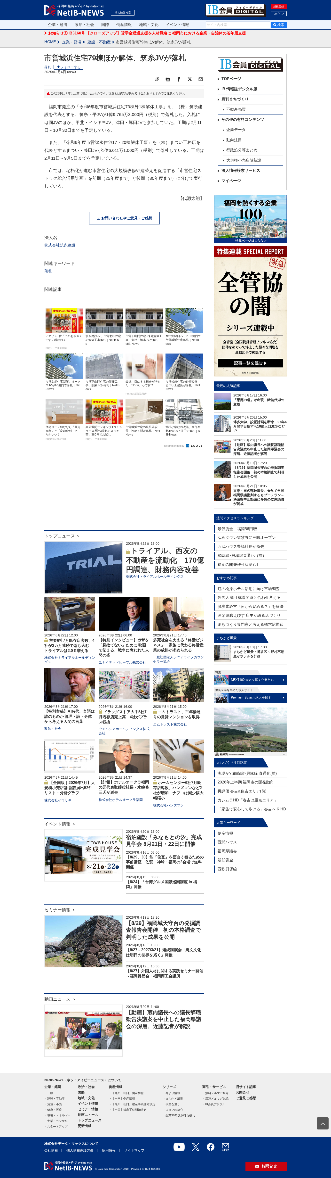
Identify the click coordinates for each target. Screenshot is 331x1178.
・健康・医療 (53, 1110)
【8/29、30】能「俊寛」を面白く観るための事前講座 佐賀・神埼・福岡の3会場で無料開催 (165, 862)
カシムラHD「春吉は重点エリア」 (248, 800)
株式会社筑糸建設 (59, 245)
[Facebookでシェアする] (178, 79)
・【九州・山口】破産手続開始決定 (132, 1104)
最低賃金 (225, 860)
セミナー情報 (88, 1109)
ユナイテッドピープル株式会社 (122, 662)
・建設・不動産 (54, 1098)
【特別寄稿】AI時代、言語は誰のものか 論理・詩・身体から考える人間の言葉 (69, 716)
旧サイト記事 (246, 1087)
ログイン (278, 13)
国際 (105, 25)
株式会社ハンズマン (168, 805)
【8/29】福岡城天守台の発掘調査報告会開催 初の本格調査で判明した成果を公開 (163, 930)
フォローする (70, 67)
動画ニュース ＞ (60, 999)
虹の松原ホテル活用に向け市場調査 (249, 589)
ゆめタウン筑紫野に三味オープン (247, 537)
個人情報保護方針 (80, 1150)
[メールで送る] (200, 79)
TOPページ (231, 79)
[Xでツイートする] (189, 79)
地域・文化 (148, 25)
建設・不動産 (99, 42)
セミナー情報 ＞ (60, 909)
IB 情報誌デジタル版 (239, 89)
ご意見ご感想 (246, 1098)
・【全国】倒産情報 (122, 1098)
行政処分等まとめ (241, 150)
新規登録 (278, 6)
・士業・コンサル (56, 1121)
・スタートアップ (56, 1126)
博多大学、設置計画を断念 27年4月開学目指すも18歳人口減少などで (260, 426)
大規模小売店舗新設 (243, 160)
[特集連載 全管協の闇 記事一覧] (250, 311)
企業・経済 (57, 25)
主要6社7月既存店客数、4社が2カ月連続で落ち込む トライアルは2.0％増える (69, 645)
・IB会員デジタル (213, 1104)
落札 (47, 67)
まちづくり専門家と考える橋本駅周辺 (251, 624)
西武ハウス (227, 842)
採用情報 (109, 1150)
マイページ (231, 181)
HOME (50, 42)
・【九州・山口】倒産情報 (126, 1093)
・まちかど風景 (173, 1098)
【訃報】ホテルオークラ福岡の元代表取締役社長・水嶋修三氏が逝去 (124, 787)
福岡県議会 (227, 851)
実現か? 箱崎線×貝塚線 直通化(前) (247, 773)
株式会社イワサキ (57, 800)
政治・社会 (84, 25)
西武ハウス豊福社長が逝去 (241, 546)
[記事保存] (157, 79)
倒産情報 (124, 25)
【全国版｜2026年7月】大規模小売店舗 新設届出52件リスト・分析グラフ (69, 788)
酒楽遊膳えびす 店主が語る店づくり (249, 615)
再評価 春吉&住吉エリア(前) (242, 791)
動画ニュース (88, 1115)
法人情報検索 (123, 12)
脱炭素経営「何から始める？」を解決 (251, 606)
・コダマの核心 (173, 1110)
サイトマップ (134, 1150)
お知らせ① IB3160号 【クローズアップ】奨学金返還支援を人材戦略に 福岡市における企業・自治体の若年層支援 (147, 33)
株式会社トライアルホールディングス (155, 576)
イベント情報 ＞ (60, 824)
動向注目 (234, 140)
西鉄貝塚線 (227, 869)
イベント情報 (177, 25)
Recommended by (174, 445)
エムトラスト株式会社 (170, 724)
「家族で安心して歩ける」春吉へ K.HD (252, 809)
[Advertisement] (124, 491)
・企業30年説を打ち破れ (179, 1115)
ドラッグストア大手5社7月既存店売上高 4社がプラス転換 (123, 717)
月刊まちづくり (235, 99)
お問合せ (242, 1092)
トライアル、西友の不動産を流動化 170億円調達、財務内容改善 (165, 560)
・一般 (48, 1093)
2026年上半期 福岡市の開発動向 (246, 782)
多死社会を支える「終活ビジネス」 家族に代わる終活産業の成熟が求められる (178, 645)
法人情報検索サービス (240, 170)
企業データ (236, 130)
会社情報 (51, 1150)
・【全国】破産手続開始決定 (128, 1110)
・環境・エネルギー (57, 1115)
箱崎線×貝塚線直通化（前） (242, 555)
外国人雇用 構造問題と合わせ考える (249, 597)
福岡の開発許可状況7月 (238, 564)
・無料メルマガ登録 (215, 1093)
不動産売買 (236, 109)
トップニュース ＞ (62, 536)
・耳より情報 (171, 1093)
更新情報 (84, 1126)
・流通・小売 (53, 1104)
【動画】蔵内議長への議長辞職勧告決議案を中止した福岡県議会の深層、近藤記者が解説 (163, 1019)
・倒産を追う (171, 1104)
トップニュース (90, 1120)
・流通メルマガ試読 (215, 1098)
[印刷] (168, 79)
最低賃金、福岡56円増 (237, 529)
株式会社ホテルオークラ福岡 (121, 800)
